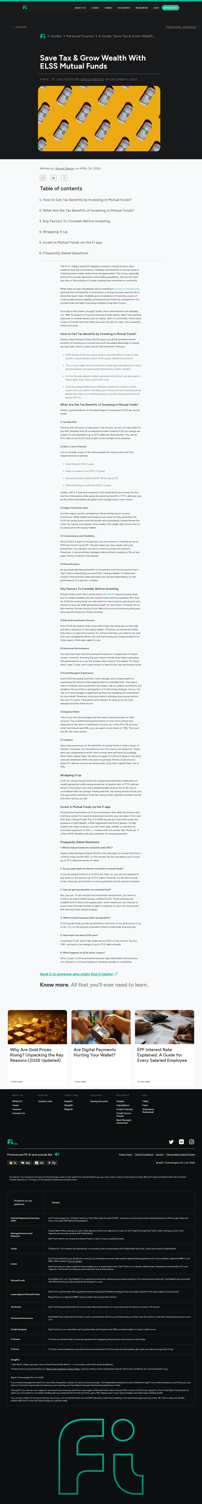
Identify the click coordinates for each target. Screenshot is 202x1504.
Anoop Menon (64, 168)
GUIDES (21, 27)
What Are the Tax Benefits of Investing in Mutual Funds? (88, 210)
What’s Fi (17, 1101)
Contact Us (18, 1113)
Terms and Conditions (56, 1369)
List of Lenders (75, 1261)
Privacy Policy (125, 1154)
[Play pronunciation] (57, 1154)
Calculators (122, 1105)
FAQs (145, 1101)
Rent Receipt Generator (123, 1121)
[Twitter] (171, 1142)
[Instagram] (191, 1142)
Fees (145, 1105)
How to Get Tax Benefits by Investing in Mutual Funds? (87, 200)
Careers (16, 1109)
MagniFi (68, 1109)
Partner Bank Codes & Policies (180, 1154)
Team (15, 1105)
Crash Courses (124, 1109)
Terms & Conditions (144, 1154)
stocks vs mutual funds (126, 288)
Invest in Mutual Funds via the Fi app (72, 242)
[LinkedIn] (181, 1142)
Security (160, 1154)
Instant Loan (45, 1101)
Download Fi (170, 8)
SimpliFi (68, 1105)
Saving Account (99, 1101)
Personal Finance (80, 36)
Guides (56, 36)
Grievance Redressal (148, 1110)
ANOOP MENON (92, 79)
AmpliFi (68, 1101)
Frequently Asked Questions (65, 253)
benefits (110, 594)
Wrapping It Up (55, 232)
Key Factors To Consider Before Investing (76, 221)
